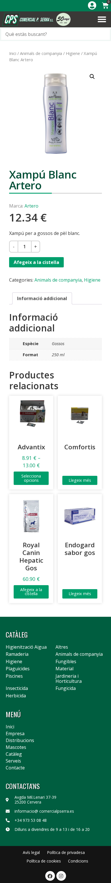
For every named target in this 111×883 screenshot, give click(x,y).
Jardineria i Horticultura (69, 679)
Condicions (78, 861)
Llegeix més (80, 480)
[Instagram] (61, 876)
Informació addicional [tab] (42, 298)
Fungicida (66, 688)
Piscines (14, 676)
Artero (31, 206)
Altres (62, 647)
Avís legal (31, 852)
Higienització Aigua (26, 647)
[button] (102, 19)
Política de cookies (43, 861)
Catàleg (14, 754)
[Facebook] (50, 876)
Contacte (15, 768)
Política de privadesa (66, 852)
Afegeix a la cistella (36, 262)
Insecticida (17, 688)
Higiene (73, 53)
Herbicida (16, 695)
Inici (12, 53)
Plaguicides (18, 668)
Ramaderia (17, 654)
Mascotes (16, 747)
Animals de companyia (41, 53)
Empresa (15, 733)
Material (64, 668)
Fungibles (66, 661)
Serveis (13, 761)
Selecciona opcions (31, 478)
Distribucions (20, 740)
